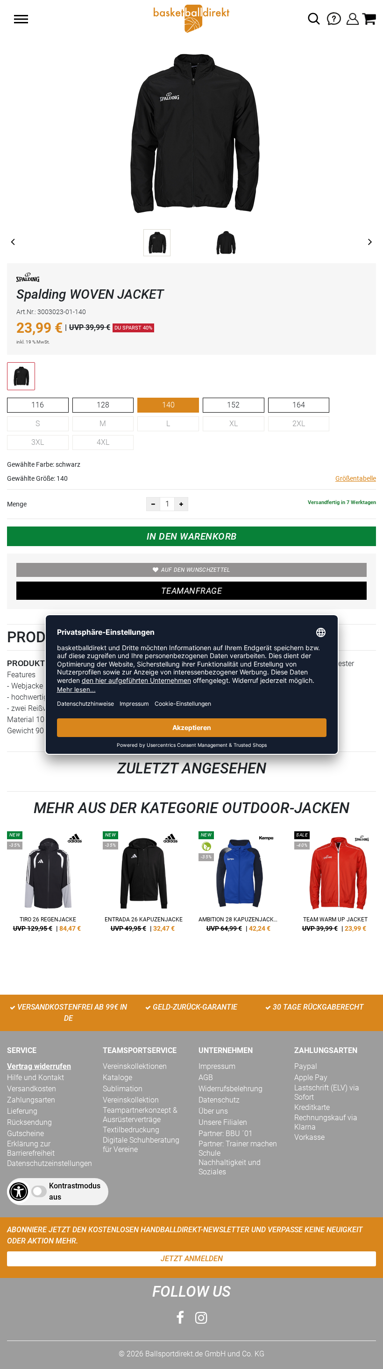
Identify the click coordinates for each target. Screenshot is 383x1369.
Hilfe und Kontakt (35, 1077)
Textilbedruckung (131, 1129)
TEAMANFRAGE (191, 591)
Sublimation (122, 1088)
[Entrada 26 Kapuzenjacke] (143, 885)
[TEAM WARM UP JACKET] (335, 885)
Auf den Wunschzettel (195, 570)
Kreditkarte (312, 1107)
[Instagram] (201, 1318)
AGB (206, 1077)
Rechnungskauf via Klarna (325, 1122)
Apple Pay (310, 1077)
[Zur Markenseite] (28, 278)
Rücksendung (29, 1122)
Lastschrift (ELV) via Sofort (326, 1092)
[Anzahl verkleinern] (153, 504)
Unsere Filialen (223, 1122)
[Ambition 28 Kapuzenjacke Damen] (239, 885)
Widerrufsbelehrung (230, 1088)
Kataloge (117, 1077)
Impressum (217, 1066)
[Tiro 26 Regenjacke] (47, 885)
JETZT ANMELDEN (192, 1258)
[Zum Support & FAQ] (334, 18)
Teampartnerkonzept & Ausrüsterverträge (140, 1115)
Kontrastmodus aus (74, 1191)
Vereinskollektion (131, 1099)
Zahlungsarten (31, 1099)
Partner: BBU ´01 (226, 1133)
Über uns (213, 1111)
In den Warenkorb (192, 536)
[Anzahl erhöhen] (181, 504)
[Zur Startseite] (191, 18)
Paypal (305, 1066)
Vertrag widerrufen (39, 1066)
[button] (21, 19)
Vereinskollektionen (135, 1066)
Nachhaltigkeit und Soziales (230, 1167)
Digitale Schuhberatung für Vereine (141, 1145)
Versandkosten (31, 1088)
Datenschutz (219, 1099)
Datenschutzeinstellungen (49, 1163)
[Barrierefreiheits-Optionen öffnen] (18, 1191)
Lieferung (22, 1111)
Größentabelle (355, 478)
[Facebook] (180, 1318)
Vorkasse (309, 1137)
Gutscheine (25, 1133)
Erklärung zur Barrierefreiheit (31, 1148)
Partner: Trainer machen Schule (238, 1148)
